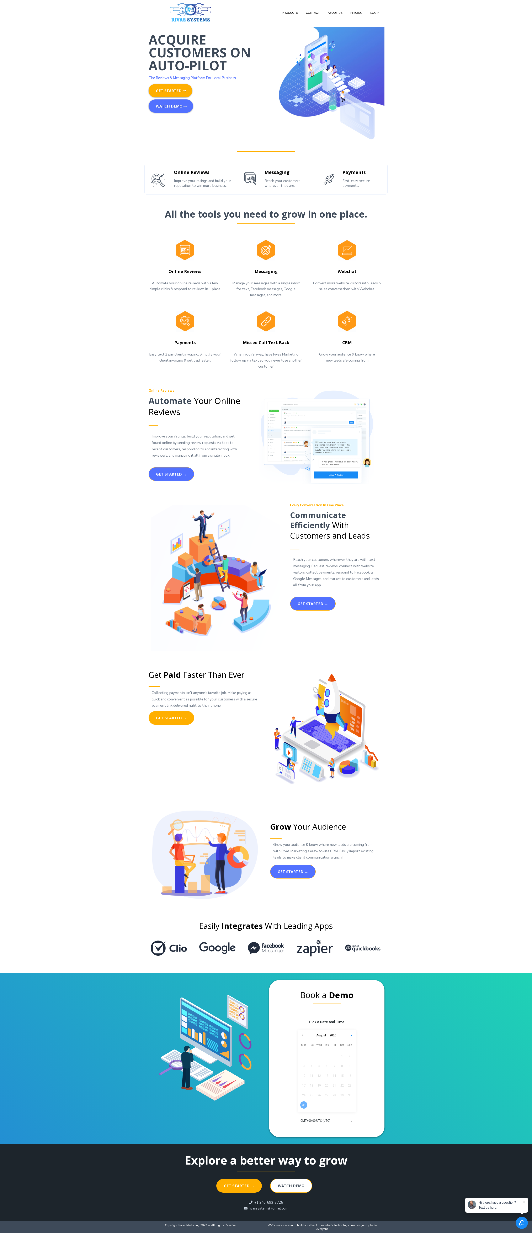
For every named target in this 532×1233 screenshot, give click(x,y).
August (321, 1035)
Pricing (356, 12)
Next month (352, 1035)
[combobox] (327, 1121)
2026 (333, 1035)
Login (374, 12)
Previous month (302, 1035)
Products (290, 12)
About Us (335, 12)
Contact (313, 12)
